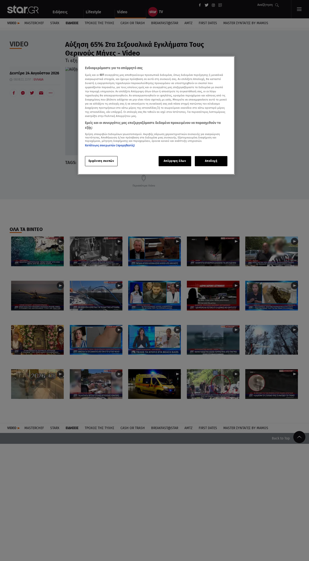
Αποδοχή (211, 161)
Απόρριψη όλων (175, 161)
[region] (156, 115)
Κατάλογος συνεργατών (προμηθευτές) (110, 145)
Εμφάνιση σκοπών (101, 161)
